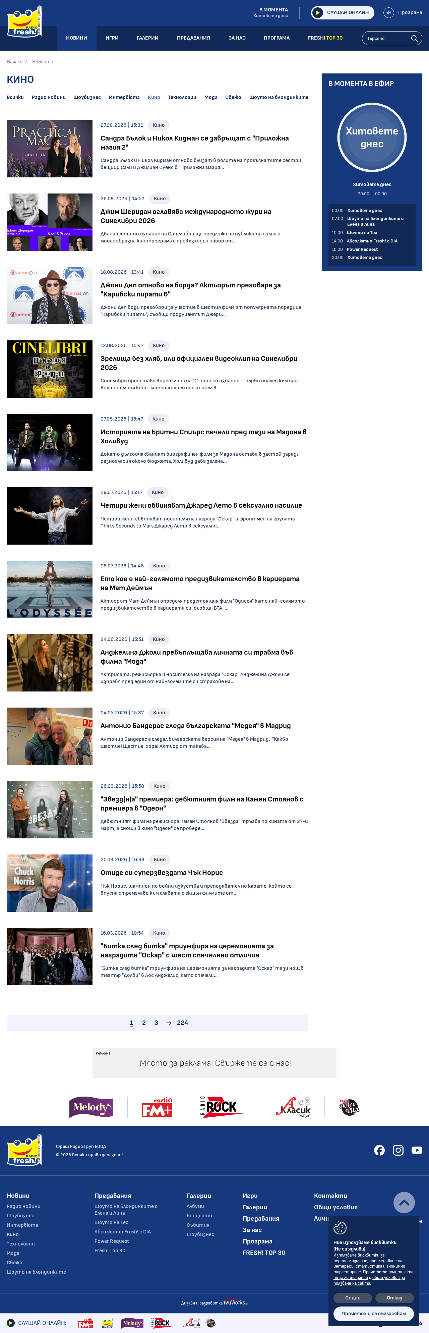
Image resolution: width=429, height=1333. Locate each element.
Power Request (112, 1241)
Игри (250, 1196)
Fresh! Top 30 (110, 1250)
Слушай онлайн (348, 12)
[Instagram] (398, 1150)
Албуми (195, 1206)
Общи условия (336, 1207)
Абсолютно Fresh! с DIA (123, 1232)
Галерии (199, 1196)
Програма (410, 12)
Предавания (113, 1196)
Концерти (199, 1216)
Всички (15, 97)
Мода (211, 97)
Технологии (182, 97)
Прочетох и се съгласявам (374, 1314)
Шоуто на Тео (112, 1222)
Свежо (233, 97)
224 (182, 1023)
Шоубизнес (87, 97)
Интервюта (124, 97)
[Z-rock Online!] (163, 1323)
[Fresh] (107, 1323)
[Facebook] (379, 1150)
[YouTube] (417, 1150)
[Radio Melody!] (132, 1323)
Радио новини (49, 97)
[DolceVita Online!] (210, 1323)
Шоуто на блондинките (278, 97)
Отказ (395, 1298)
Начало (14, 62)
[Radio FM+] (86, 1323)
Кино (154, 97)
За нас (252, 1230)
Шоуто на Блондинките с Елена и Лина (126, 1209)
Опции (353, 1298)
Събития (198, 1225)
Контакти (330, 1196)
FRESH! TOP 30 (264, 1253)
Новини (40, 62)
